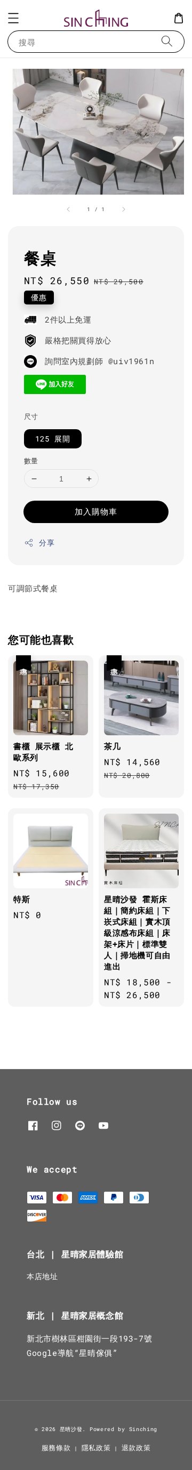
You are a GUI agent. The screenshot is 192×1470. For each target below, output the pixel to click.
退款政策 (136, 1447)
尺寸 (31, 416)
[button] (13, 18)
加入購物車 (96, 511)
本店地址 (42, 1276)
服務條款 (56, 1447)
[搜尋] (167, 41)
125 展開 (52, 438)
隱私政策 (96, 1447)
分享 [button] (46, 542)
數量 (31, 460)
